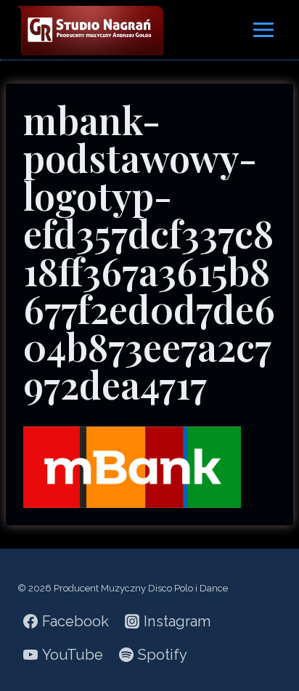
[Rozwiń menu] (263, 29)
